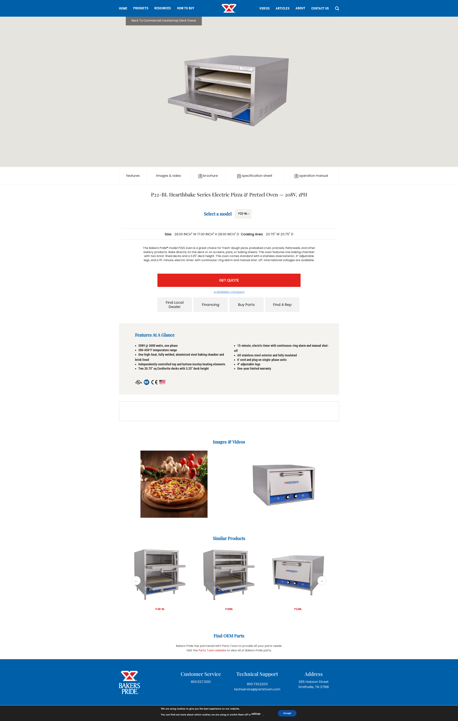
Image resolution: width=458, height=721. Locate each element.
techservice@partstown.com (257, 689)
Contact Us (320, 8)
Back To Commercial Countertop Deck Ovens (163, 20)
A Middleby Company (229, 292)
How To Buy (185, 8)
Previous (136, 580)
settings (255, 713)
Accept (287, 713)
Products (140, 8)
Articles (282, 8)
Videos (264, 8)
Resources (162, 8)
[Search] (335, 8)
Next (321, 580)
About (300, 8)
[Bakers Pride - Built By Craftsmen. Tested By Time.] (229, 8)
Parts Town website (212, 650)
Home (123, 8)
